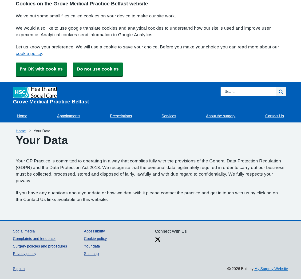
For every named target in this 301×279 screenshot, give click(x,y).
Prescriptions (121, 116)
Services (169, 116)
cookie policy (29, 53)
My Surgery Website (271, 269)
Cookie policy (95, 238)
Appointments (68, 116)
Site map (91, 253)
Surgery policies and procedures (40, 246)
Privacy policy (24, 253)
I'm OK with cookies (41, 69)
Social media (24, 231)
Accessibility (94, 231)
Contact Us (274, 116)
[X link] (158, 239)
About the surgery (220, 116)
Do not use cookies (98, 69)
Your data (92, 246)
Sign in (19, 269)
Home (22, 116)
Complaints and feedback (34, 238)
